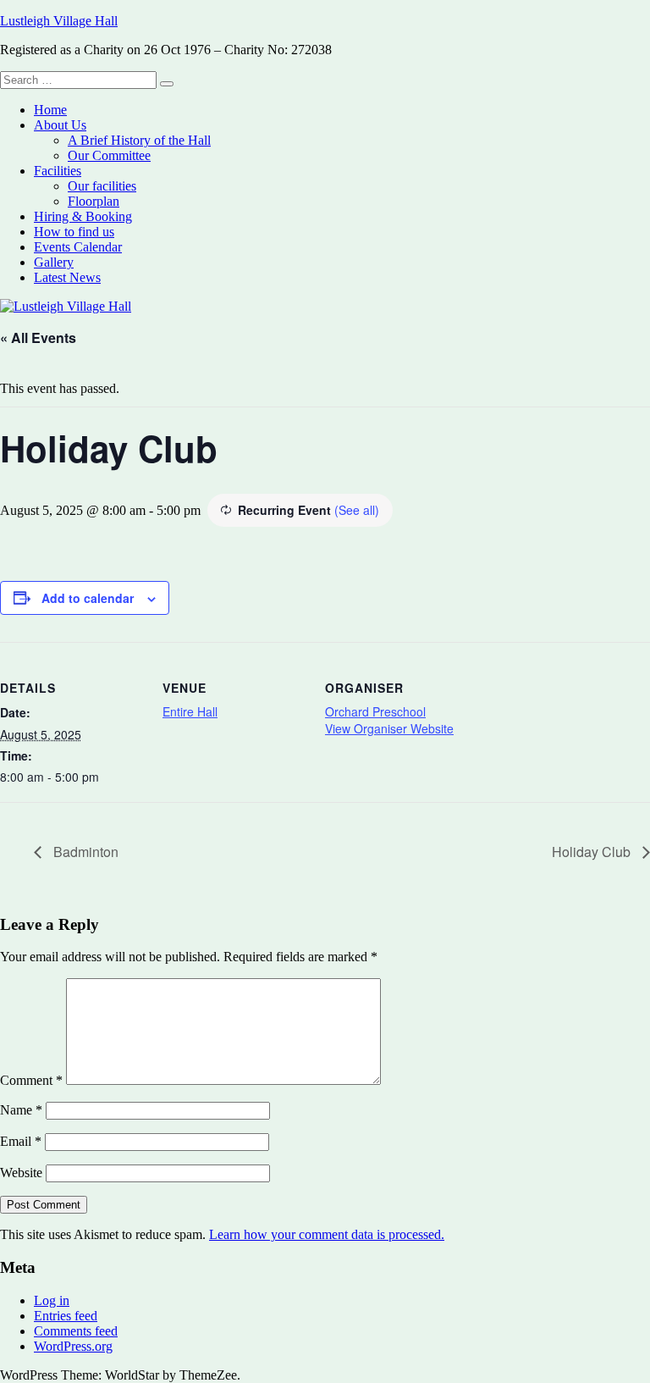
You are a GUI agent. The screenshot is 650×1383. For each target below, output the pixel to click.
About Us (60, 125)
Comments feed (76, 1331)
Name (21, 1110)
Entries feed (65, 1315)
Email (20, 1141)
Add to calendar (87, 597)
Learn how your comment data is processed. (326, 1234)
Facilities (57, 170)
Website (21, 1172)
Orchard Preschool (375, 711)
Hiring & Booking (83, 216)
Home (50, 109)
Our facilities (102, 186)
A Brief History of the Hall (139, 140)
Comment (31, 1080)
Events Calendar (78, 247)
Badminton (84, 851)
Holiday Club (593, 851)
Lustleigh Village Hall (59, 21)
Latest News (67, 277)
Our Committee (109, 155)
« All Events (38, 337)
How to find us (74, 231)
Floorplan (93, 201)
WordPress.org (73, 1346)
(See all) (356, 509)
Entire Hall (190, 711)
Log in (51, 1300)
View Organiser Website (389, 728)
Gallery (54, 262)
